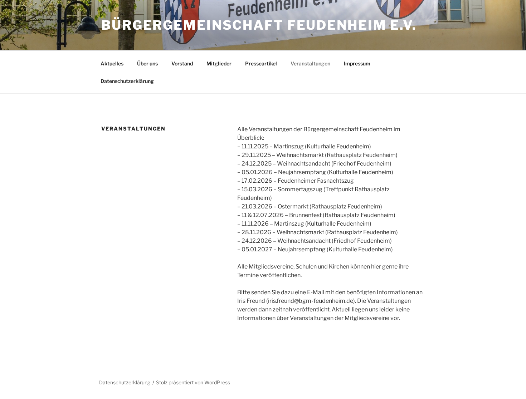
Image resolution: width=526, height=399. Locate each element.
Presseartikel (261, 63)
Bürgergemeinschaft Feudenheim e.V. (259, 25)
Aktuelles (112, 63)
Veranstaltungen (310, 63)
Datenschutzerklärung (127, 81)
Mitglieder (219, 63)
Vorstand (182, 63)
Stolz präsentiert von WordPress (193, 382)
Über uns (147, 63)
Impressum (357, 63)
